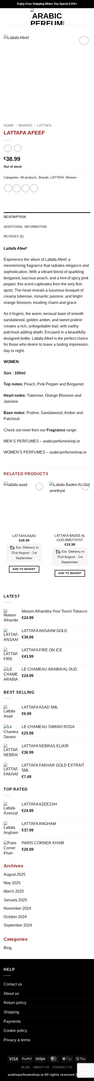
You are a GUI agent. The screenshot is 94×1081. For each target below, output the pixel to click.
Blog (8, 948)
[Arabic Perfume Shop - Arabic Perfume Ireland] (47, 16)
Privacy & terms (17, 1040)
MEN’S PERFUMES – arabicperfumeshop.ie (42, 441)
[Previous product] (17, 148)
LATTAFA (44, 125)
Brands (25, 125)
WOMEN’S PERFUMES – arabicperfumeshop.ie (45, 452)
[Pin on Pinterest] (34, 188)
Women (71, 177)
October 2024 (15, 917)
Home (9, 125)
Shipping (11, 1012)
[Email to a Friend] (25, 188)
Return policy (15, 1003)
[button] (6, 16)
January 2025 (15, 900)
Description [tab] (15, 217)
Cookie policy (15, 1031)
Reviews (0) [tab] (14, 236)
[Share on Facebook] (17, 188)
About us (11, 993)
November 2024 (17, 908)
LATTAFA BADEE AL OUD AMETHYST (69, 538)
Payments (12, 1021)
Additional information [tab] (25, 227)
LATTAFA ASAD (24, 536)
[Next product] (8, 148)
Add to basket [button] (24, 569)
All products (28, 177)
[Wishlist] (79, 16)
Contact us (13, 984)
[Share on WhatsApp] (8, 188)
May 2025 (12, 883)
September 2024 (18, 925)
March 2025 (14, 891)
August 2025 (14, 874)
